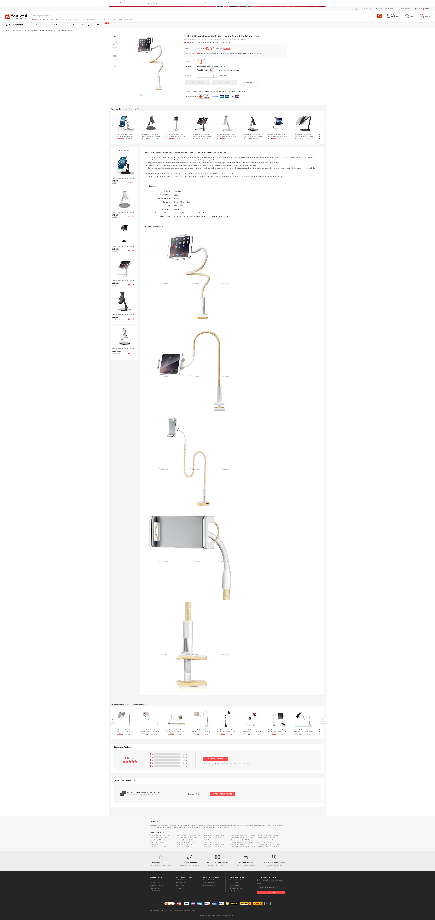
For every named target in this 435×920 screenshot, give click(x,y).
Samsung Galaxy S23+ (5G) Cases (187, 838)
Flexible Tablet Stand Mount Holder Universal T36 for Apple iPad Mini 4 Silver (124, 731)
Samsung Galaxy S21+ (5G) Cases (269, 844)
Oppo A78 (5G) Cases (183, 847)
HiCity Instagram (155, 891)
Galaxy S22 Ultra (111, 19)
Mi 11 (131, 19)
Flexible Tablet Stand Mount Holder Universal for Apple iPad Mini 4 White (303, 731)
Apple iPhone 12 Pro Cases (212, 847)
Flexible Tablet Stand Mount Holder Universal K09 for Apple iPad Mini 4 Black (136, 246)
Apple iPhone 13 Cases (265, 842)
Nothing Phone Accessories (274, 825)
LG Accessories (166, 827)
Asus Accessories (155, 827)
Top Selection (71, 25)
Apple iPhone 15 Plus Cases (158, 840)
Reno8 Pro (76, 19)
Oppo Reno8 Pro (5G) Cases (186, 842)
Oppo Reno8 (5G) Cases (184, 844)
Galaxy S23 (60, 19)
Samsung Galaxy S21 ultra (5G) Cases (243, 847)
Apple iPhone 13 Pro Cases (266, 838)
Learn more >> (240, 91)
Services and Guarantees (157, 885)
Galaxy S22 (101, 19)
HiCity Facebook (155, 888)
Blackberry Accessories (180, 827)
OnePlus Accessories (222, 827)
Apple (176, 195)
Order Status (180, 880)
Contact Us (179, 888)
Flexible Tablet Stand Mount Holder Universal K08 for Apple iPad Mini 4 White (136, 280)
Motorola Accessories (208, 827)
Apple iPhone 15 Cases (157, 842)
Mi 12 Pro (68, 19)
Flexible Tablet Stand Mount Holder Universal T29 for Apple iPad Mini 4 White (277, 731)
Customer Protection (236, 880)
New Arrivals (40, 25)
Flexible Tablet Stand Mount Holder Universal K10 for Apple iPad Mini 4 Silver (136, 212)
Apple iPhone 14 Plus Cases (213, 840)
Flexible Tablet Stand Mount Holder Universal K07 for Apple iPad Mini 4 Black (136, 314)
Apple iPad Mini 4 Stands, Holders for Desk (59, 30)
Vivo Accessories (247, 825)
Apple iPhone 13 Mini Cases (267, 840)
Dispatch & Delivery (209, 882)
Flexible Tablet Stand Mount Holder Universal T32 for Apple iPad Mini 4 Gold (201, 731)
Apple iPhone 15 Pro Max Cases (160, 835)
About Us (152, 880)
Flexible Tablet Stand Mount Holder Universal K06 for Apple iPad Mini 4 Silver (136, 348)
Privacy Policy (234, 885)
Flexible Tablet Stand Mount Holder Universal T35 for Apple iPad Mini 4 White (150, 731)
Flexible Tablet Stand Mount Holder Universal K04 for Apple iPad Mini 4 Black (303, 136)
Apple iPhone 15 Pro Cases (158, 838)
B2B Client (378, 9)
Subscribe (271, 893)
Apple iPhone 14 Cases (211, 842)
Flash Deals (55, 25)
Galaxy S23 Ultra (49, 19)
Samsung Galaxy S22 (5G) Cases (241, 840)
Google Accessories (194, 827)
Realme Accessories (234, 825)
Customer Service (194, 794)
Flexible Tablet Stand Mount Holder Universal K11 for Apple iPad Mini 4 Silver (124, 136)
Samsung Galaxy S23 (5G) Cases (187, 840)
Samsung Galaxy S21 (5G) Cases (268, 847)
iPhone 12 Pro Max (123, 19)
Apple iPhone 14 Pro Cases (212, 838)
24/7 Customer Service (365, 9)
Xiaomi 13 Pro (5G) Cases (158, 847)
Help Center (180, 885)
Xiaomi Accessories (197, 825)
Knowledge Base (181, 882)
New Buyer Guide (155, 882)
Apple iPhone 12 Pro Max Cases (214, 844)
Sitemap (232, 891)
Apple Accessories (17, 30)
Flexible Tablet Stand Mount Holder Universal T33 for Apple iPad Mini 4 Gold (175, 731)
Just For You (99, 25)
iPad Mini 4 (177, 198)
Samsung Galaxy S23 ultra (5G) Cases (189, 835)
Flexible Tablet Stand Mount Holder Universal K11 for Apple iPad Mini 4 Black (136, 178)
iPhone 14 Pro (37, 19)
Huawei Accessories (183, 825)
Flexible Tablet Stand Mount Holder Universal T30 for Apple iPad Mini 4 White (252, 731)
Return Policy (234, 882)
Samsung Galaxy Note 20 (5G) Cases (242, 844)
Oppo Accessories (221, 825)
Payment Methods (208, 880)
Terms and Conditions (237, 888)
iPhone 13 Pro (84, 19)
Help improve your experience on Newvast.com (181, 911)
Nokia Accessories (259, 825)
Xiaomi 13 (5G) (154, 844)
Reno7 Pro (93, 19)
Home (7, 30)
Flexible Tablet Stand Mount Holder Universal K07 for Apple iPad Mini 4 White (226, 136)
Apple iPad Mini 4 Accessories (34, 30)
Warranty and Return (209, 885)
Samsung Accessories (169, 825)
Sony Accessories (209, 825)
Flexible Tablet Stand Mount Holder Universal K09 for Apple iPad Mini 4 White (175, 136)
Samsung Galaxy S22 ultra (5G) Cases (243, 835)
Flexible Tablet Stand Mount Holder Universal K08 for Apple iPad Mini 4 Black (201, 136)
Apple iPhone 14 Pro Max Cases (214, 835)
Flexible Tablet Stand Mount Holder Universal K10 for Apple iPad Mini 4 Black (150, 136)
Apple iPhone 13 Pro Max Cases (268, 835)
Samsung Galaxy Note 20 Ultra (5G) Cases (244, 842)
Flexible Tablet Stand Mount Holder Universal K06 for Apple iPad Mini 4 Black (252, 136)
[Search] (379, 16)
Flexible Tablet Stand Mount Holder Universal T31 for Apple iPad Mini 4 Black (226, 731)
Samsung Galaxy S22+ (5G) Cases (242, 838)
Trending (85, 25)
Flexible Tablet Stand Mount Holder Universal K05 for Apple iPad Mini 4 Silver (277, 136)
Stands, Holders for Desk (182, 202)
